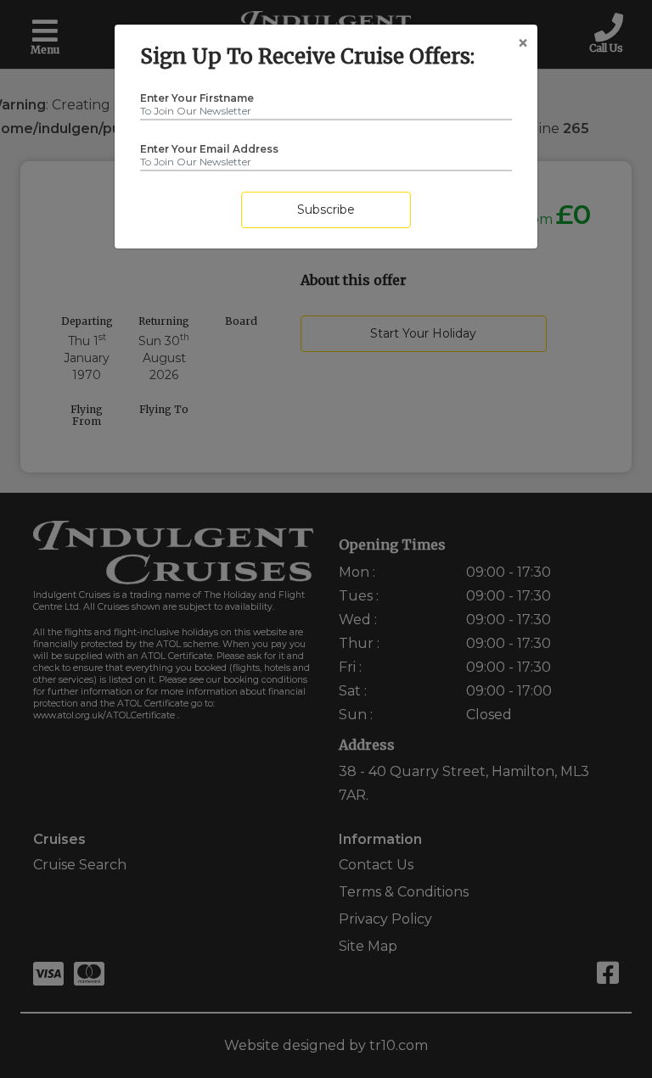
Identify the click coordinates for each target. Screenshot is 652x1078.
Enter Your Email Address (209, 145)
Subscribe (326, 209)
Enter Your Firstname (197, 94)
